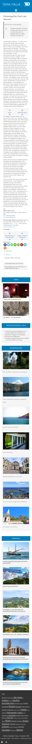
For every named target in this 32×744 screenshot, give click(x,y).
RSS (28, 736)
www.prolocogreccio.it (9, 227)
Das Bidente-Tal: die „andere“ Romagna (16, 634)
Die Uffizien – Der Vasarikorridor (12, 317)
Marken (22, 715)
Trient (21, 724)
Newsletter (11, 736)
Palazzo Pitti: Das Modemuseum (12, 299)
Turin (24, 724)
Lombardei (11, 715)
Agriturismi (10, 697)
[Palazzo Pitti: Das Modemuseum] (16, 290)
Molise (26, 715)
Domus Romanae (7, 452)
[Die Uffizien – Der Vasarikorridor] (16, 308)
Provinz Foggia (21, 718)
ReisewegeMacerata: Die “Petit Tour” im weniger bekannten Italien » (15, 267)
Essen (12, 706)
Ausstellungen (8, 703)
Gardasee (10, 710)
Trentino (12, 724)
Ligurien (4, 715)
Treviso (18, 724)
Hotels (23, 709)
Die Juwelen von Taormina (10, 527)
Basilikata (17, 703)
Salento (14, 721)
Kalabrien (4, 713)
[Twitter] (8, 244)
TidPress (8, 254)
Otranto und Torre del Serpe (10, 427)
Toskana (5, 724)
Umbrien (5, 727)
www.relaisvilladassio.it (9, 217)
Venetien (6, 730)
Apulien (16, 700)
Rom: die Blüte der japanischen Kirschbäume (15, 372)
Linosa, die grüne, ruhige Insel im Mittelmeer (15, 501)
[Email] (15, 244)
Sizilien (25, 721)
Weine (19, 730)
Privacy (17, 736)
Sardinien (19, 721)
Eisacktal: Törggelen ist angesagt (15, 334)
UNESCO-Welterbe (14, 727)
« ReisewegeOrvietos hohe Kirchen (14, 263)
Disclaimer (23, 736)
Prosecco (15, 718)
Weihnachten (13, 730)
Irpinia (28, 710)
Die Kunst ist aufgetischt (12, 336)
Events (18, 707)
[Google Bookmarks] (21, 244)
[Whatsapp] (11, 244)
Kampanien (12, 713)
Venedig (21, 727)
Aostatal (10, 700)
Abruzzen (4, 697)
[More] (5, 248)
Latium (20, 713)
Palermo (4, 718)
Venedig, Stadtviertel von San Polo (12, 476)
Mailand (18, 715)
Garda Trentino (17, 710)
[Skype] (25, 244)
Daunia (21, 703)
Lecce (24, 712)
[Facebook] (5, 244)
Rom (8, 720)
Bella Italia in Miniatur (10, 586)
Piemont (10, 718)
